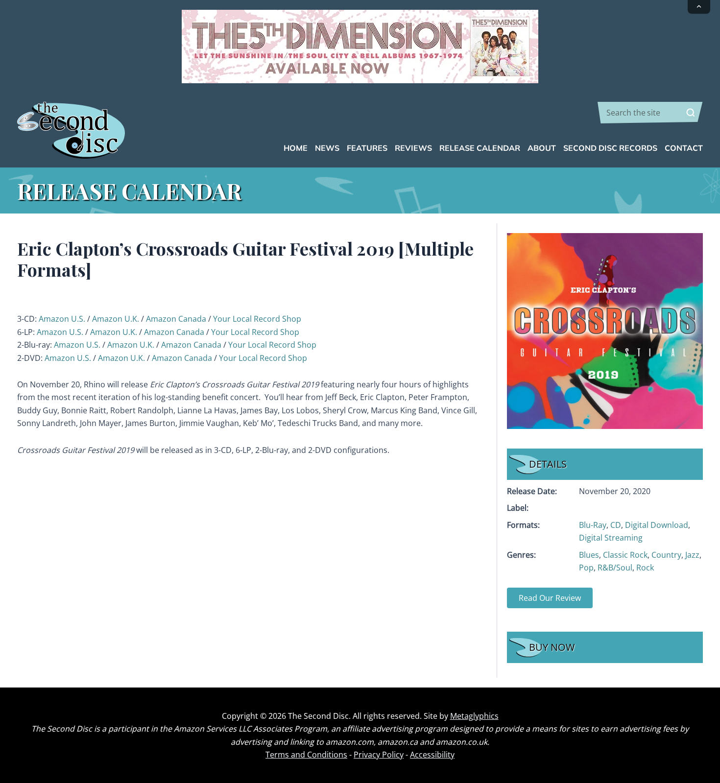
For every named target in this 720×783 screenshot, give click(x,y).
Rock (645, 567)
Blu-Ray (592, 525)
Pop (586, 567)
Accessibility (432, 754)
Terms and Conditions (306, 754)
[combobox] (650, 112)
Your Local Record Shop (257, 318)
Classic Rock (625, 554)
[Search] (691, 113)
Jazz (692, 554)
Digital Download (656, 525)
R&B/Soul (615, 567)
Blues (589, 554)
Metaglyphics (474, 716)
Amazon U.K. (115, 318)
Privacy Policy (379, 754)
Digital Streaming (611, 537)
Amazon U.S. (62, 318)
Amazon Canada (176, 318)
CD (615, 525)
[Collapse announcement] (699, 7)
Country (666, 554)
